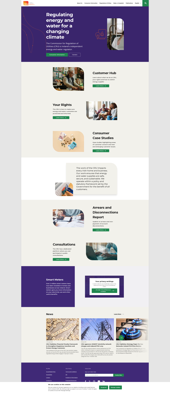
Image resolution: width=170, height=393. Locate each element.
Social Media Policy (50, 371)
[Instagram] (94, 381)
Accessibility (49, 374)
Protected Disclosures (71, 380)
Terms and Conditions (71, 371)
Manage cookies (115, 387)
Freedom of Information (72, 377)
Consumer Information (90, 3)
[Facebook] (85, 381)
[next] (121, 337)
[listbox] (85, 337)
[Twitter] (89, 381)
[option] (62, 337)
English (137, 3)
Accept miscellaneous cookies (103, 290)
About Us (79, 3)
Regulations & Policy (105, 3)
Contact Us (49, 380)
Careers (74, 54)
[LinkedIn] (104, 381)
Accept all (103, 387)
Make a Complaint (118, 3)
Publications (129, 3)
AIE (66, 374)
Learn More (100, 86)
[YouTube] (99, 381)
